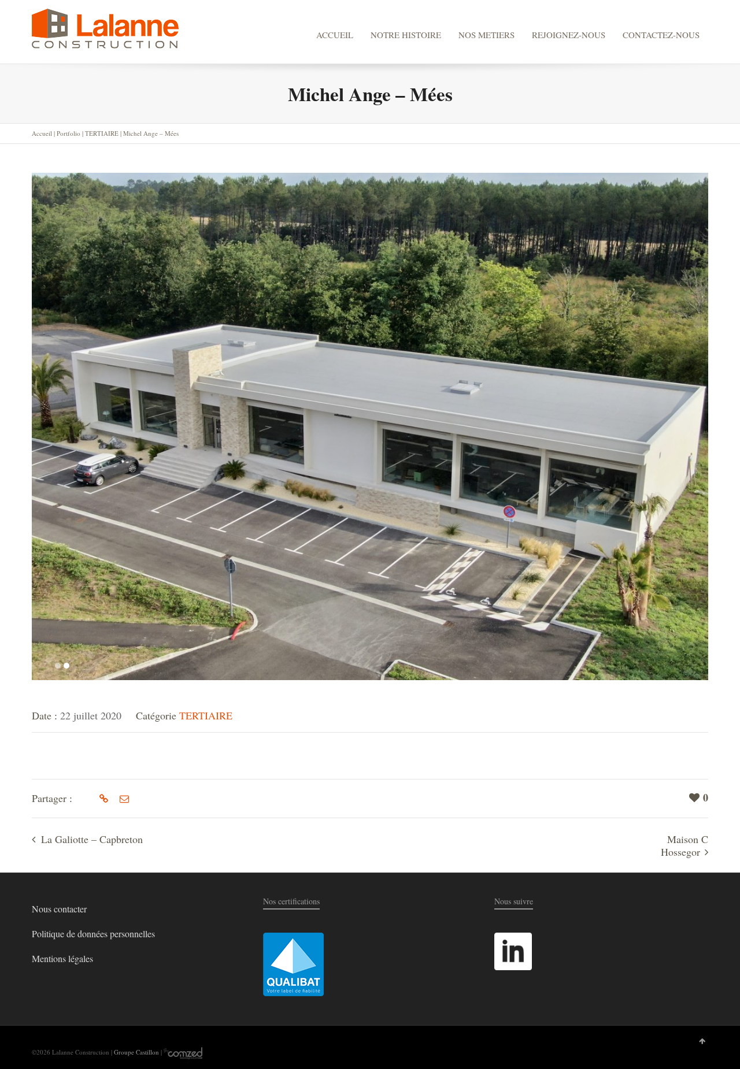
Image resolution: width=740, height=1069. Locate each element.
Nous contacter (59, 909)
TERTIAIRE (102, 133)
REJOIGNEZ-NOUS (568, 34)
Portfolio (68, 133)
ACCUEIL (334, 34)
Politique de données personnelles (93, 933)
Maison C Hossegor (684, 845)
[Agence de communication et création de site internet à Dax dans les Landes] (183, 1052)
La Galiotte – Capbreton (92, 839)
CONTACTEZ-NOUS (661, 34)
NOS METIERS (486, 34)
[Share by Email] (123, 798)
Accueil (42, 133)
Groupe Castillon (136, 1052)
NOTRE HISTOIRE (406, 34)
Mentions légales (62, 958)
